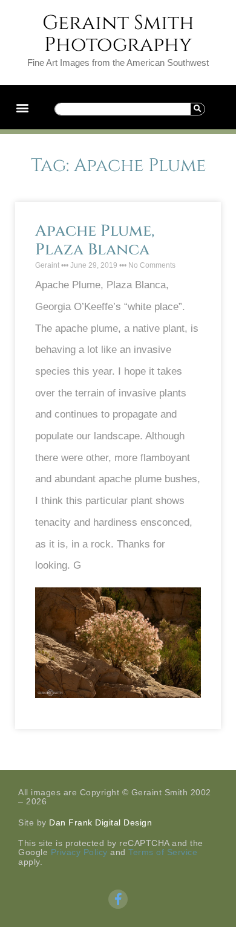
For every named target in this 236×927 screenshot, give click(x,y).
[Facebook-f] (118, 899)
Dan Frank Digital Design (100, 822)
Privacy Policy (79, 852)
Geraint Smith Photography (118, 34)
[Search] (197, 109)
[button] (22, 107)
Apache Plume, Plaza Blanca (94, 240)
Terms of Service (162, 852)
